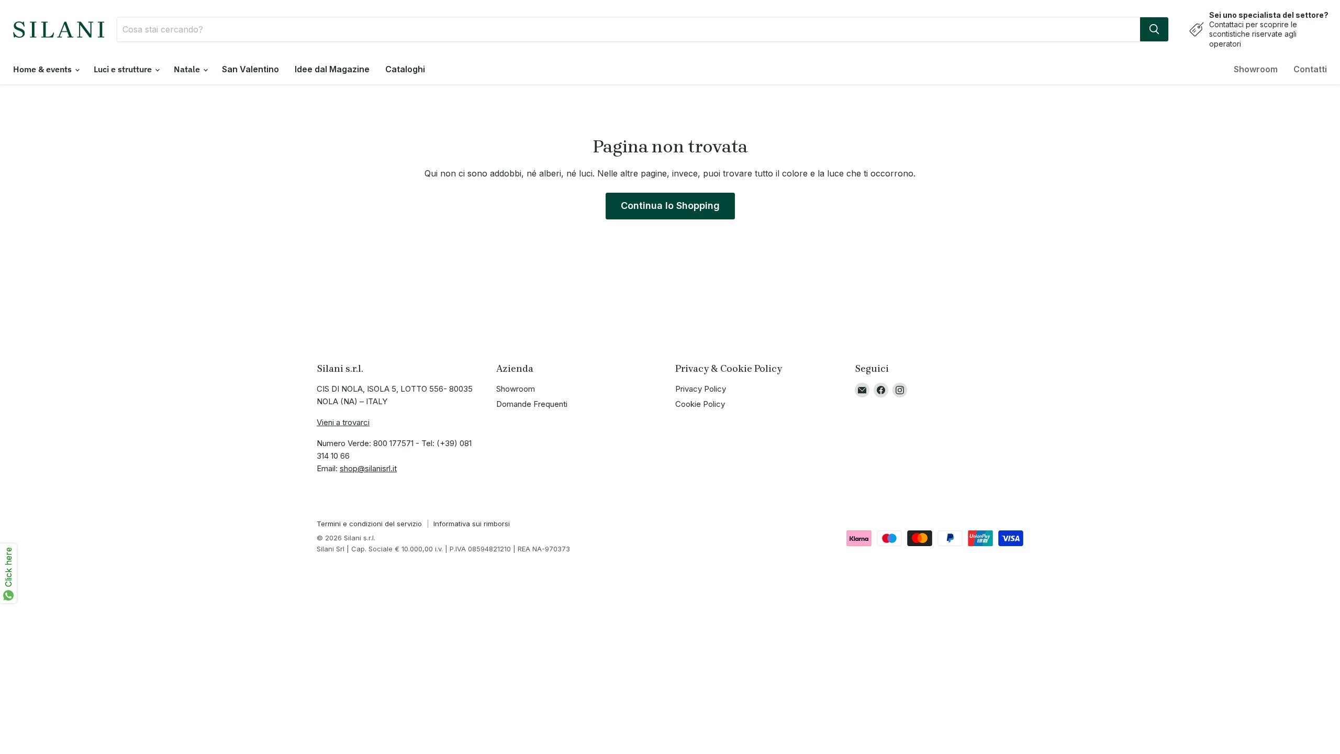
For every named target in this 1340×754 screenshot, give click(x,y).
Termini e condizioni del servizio (369, 523)
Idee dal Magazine (332, 69)
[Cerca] (1154, 29)
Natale (188, 69)
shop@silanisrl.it (368, 468)
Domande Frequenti (531, 404)
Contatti (1310, 69)
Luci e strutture (124, 69)
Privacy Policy (700, 389)
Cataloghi (405, 69)
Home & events (43, 69)
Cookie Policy (700, 404)
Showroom (1256, 69)
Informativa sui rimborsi (471, 523)
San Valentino (250, 69)
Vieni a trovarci (343, 422)
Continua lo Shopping (670, 205)
